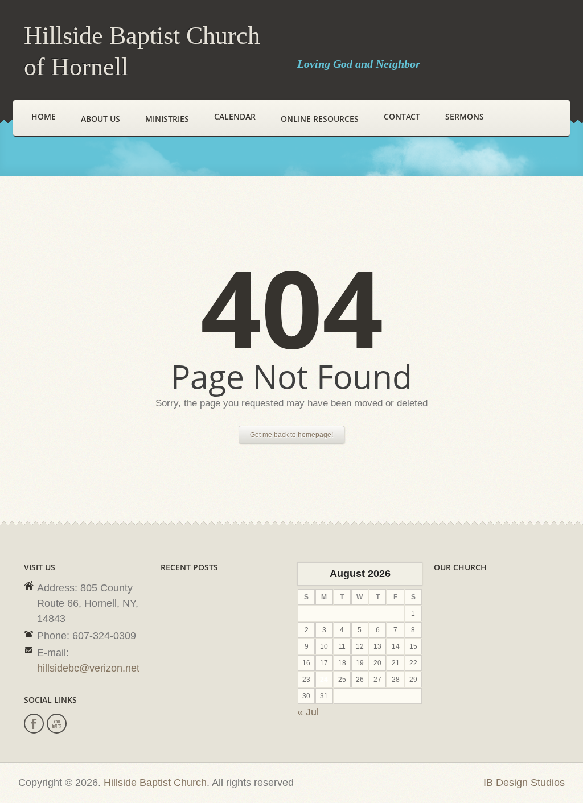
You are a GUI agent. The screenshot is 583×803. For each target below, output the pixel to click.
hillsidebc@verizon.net (88, 668)
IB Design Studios (524, 782)
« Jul (308, 712)
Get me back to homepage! (291, 435)
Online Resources (320, 118)
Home (43, 116)
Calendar (235, 116)
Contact (402, 116)
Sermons (464, 116)
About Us (100, 118)
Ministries (167, 118)
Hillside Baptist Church (155, 782)
